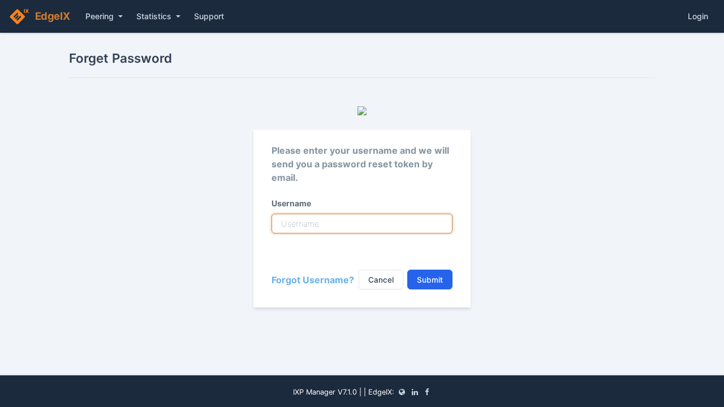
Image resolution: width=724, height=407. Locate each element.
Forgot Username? (313, 279)
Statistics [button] (155, 16)
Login (698, 16)
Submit (430, 279)
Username (291, 203)
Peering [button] (100, 16)
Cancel (381, 279)
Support (209, 16)
